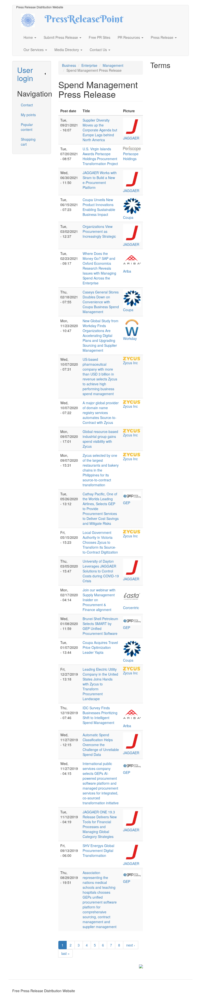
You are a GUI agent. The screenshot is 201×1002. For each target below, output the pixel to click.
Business (69, 65)
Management (113, 65)
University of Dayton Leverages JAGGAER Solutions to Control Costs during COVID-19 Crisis (101, 571)
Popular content (27, 127)
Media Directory (67, 49)
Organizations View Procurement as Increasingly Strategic (99, 231)
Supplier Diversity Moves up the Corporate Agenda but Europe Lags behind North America (100, 130)
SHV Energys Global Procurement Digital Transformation (98, 850)
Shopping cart (28, 142)
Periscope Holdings (130, 156)
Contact (27, 104)
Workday (130, 338)
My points (28, 114)
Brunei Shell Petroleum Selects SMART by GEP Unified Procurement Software (100, 626)
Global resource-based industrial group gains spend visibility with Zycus (100, 439)
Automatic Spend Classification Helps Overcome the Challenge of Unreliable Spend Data (101, 744)
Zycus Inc (130, 362)
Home (29, 37)
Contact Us (99, 49)
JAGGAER (131, 138)
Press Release (162, 37)
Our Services (34, 49)
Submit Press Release (61, 37)
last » (65, 953)
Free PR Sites (99, 37)
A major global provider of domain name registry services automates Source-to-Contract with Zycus (101, 412)
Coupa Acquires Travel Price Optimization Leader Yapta (100, 647)
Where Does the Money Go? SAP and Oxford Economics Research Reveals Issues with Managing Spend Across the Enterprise (99, 268)
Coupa (128, 217)
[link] (31, 74)
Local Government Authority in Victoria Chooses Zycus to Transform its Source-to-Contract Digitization (100, 542)
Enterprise (89, 65)
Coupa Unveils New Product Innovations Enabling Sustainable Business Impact (99, 207)
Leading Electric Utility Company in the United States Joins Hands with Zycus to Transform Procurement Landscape (100, 684)
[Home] (32, 19)
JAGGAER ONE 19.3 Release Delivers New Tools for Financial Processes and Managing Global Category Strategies (100, 824)
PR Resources (129, 37)
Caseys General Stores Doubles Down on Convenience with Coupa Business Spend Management (101, 302)
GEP (126, 502)
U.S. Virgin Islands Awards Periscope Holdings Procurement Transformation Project (100, 156)
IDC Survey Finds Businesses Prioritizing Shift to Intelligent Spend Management (100, 715)
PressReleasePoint (84, 20)
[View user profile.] (132, 127)
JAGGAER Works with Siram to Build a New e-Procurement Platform (100, 180)
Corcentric (131, 607)
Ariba (127, 271)
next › (130, 945)
